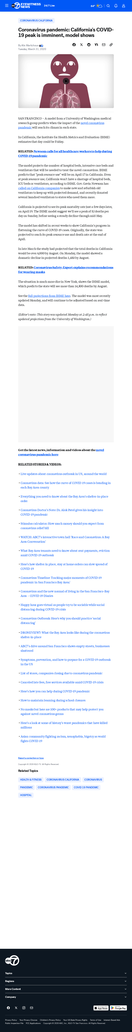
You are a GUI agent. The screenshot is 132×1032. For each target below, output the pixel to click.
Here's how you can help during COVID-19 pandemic (55, 691)
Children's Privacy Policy (50, 1020)
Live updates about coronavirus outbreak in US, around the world (64, 474)
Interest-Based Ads (112, 1020)
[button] (6, 5)
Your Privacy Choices (28, 1020)
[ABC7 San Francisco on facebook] (8, 1008)
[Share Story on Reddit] (89, 44)
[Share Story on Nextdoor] (96, 44)
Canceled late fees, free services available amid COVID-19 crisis (62, 682)
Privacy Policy (11, 1020)
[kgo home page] (12, 960)
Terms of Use (95, 1020)
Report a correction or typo (31, 758)
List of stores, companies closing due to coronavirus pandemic (62, 673)
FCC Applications (33, 1023)
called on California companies (39, 188)
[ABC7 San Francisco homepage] (26, 5)
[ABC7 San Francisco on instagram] (24, 1008)
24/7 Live (49, 5)
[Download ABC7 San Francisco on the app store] (101, 1008)
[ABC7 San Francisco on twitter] (16, 1008)
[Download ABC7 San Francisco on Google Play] (118, 1008)
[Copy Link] (111, 44)
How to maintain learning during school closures (53, 700)
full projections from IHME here (49, 296)
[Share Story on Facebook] (74, 44)
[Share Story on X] (81, 44)
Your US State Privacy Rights (75, 1020)
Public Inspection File (14, 1023)
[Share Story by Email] (103, 44)
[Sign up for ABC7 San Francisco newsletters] (31, 1008)
